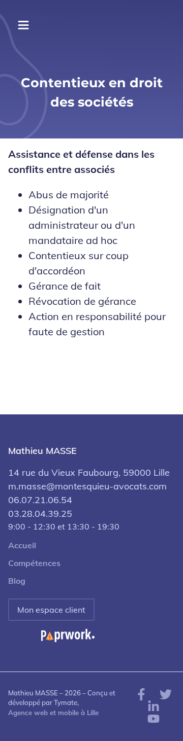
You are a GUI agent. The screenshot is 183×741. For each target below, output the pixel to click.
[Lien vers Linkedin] (153, 705)
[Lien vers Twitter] (166, 693)
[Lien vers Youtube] (153, 718)
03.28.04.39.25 (40, 513)
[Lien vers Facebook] (141, 693)
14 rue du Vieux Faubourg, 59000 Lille (89, 472)
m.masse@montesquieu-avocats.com (87, 486)
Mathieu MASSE (42, 450)
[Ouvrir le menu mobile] (23, 26)
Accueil (22, 545)
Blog (16, 581)
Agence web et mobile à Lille (53, 713)
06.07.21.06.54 (40, 500)
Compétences (34, 563)
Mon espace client (51, 610)
